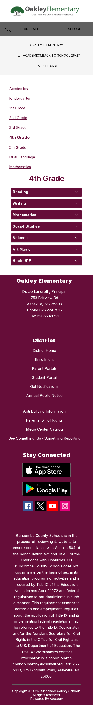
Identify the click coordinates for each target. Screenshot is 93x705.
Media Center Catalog (44, 429)
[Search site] (8, 29)
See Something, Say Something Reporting (44, 438)
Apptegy (56, 698)
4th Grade (51, 66)
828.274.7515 (50, 310)
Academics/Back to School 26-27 (51, 55)
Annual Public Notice (44, 395)
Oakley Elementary (46, 45)
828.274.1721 (48, 316)
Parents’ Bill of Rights (44, 420)
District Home (44, 350)
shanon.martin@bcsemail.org (38, 664)
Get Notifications (44, 386)
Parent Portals (44, 368)
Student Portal (44, 377)
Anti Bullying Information (44, 411)
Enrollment (44, 359)
